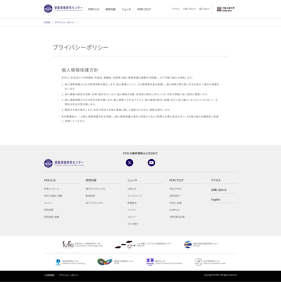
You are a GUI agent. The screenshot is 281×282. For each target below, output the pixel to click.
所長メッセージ (51, 188)
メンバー (48, 202)
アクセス (176, 8)
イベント (131, 210)
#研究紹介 (174, 195)
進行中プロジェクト (95, 188)
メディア (131, 217)
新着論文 (132, 202)
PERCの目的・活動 (53, 195)
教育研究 (90, 195)
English (206, 8)
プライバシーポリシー (69, 275)
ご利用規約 (49, 275)
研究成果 (48, 210)
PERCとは (93, 9)
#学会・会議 (175, 202)
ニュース (126, 9)
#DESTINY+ (175, 188)
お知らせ (131, 188)
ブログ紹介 (133, 224)
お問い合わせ (189, 8)
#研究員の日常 (177, 217)
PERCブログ (144, 9)
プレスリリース (134, 195)
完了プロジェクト (94, 202)
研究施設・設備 (51, 217)
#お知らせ (174, 210)
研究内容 (110, 9)
